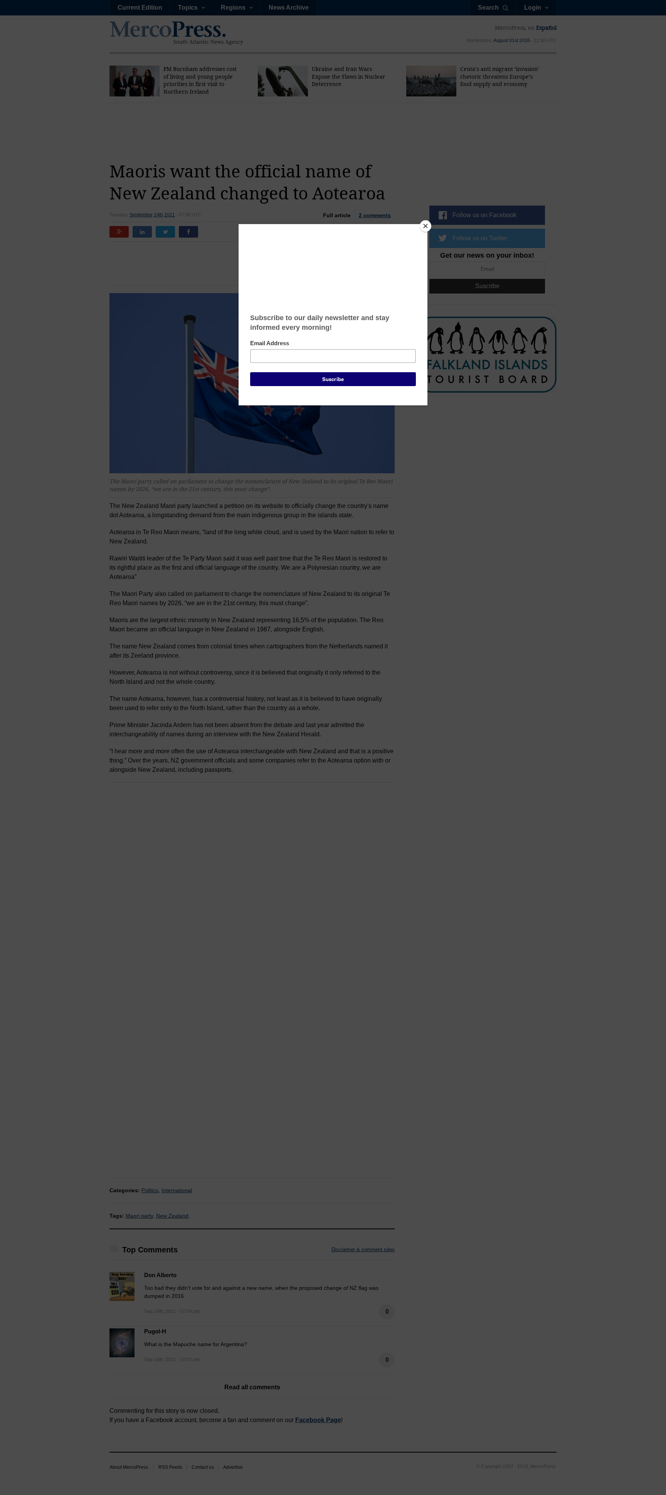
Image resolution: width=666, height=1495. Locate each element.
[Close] (425, 226)
